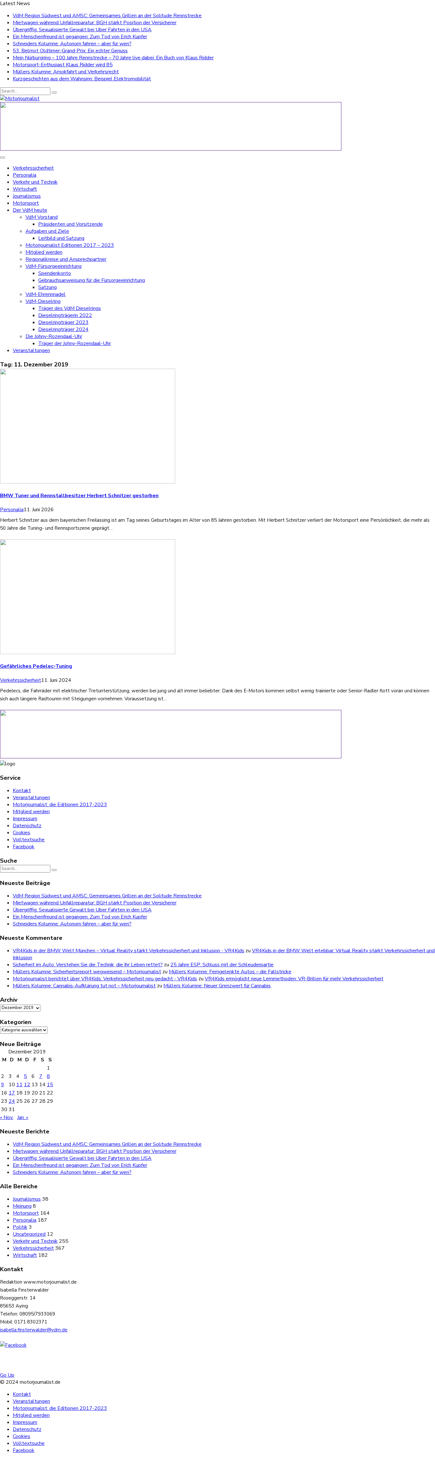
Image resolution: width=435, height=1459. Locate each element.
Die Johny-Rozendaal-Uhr (53, 336)
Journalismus (27, 196)
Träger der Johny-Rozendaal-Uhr (74, 343)
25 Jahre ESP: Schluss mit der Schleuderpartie (222, 964)
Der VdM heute (30, 210)
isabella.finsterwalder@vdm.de (34, 1330)
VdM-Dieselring (43, 301)
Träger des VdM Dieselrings (69, 308)
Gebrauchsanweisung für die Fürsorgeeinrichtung (91, 280)
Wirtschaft (25, 189)
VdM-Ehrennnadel (45, 294)
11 (19, 1084)
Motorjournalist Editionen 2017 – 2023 (69, 245)
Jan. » (22, 1117)
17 (12, 1092)
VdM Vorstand (41, 217)
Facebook (23, 846)
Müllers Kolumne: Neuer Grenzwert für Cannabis (217, 985)
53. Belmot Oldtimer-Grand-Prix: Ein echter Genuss (70, 50)
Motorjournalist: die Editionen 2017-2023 (60, 804)
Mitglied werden (43, 252)
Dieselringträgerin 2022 (65, 315)
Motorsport (26, 203)
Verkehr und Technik (35, 182)
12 (27, 1084)
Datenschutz (27, 825)
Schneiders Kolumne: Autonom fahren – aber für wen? (72, 43)
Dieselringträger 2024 (63, 329)
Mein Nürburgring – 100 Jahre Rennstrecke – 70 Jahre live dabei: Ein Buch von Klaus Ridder (113, 57)
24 (12, 1101)
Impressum (25, 818)
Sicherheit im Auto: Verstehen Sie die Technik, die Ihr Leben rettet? (88, 964)
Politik (20, 1227)
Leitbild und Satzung (61, 238)
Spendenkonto (54, 273)
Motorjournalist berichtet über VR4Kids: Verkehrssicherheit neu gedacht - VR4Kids (105, 978)
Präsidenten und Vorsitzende (70, 224)
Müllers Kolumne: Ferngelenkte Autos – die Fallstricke (230, 971)
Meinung (22, 1206)
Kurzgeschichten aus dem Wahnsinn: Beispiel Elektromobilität (82, 78)
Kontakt (22, 790)
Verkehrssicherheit (33, 168)
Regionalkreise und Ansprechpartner (65, 259)
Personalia (24, 175)
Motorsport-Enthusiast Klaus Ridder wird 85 (63, 64)
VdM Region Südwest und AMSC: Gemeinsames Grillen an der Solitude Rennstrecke (107, 15)
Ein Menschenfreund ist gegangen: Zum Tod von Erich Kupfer (80, 36)
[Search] (54, 92)
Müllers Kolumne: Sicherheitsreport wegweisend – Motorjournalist (87, 971)
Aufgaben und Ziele (47, 231)
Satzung (47, 287)
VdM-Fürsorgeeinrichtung (53, 266)
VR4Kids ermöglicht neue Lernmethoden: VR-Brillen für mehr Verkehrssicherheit (294, 978)
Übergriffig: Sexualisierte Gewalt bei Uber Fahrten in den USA (82, 29)
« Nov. (6, 1117)
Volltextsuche (29, 839)
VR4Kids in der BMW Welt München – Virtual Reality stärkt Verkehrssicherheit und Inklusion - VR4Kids (128, 950)
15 (50, 1084)
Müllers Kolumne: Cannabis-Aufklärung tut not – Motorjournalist (84, 985)
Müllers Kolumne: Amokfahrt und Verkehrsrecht (66, 71)
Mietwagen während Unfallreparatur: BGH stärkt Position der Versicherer (94, 22)
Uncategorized (29, 1234)
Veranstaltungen (31, 350)
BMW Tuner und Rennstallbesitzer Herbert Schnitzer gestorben (79, 495)
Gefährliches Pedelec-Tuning (36, 666)
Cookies (21, 832)
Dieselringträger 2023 (63, 322)
